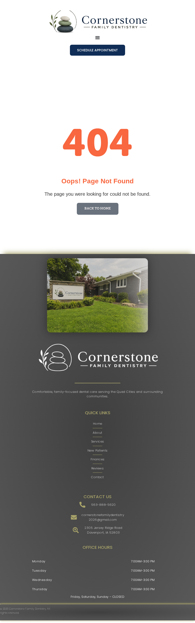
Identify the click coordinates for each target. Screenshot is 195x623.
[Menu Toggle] (97, 37)
